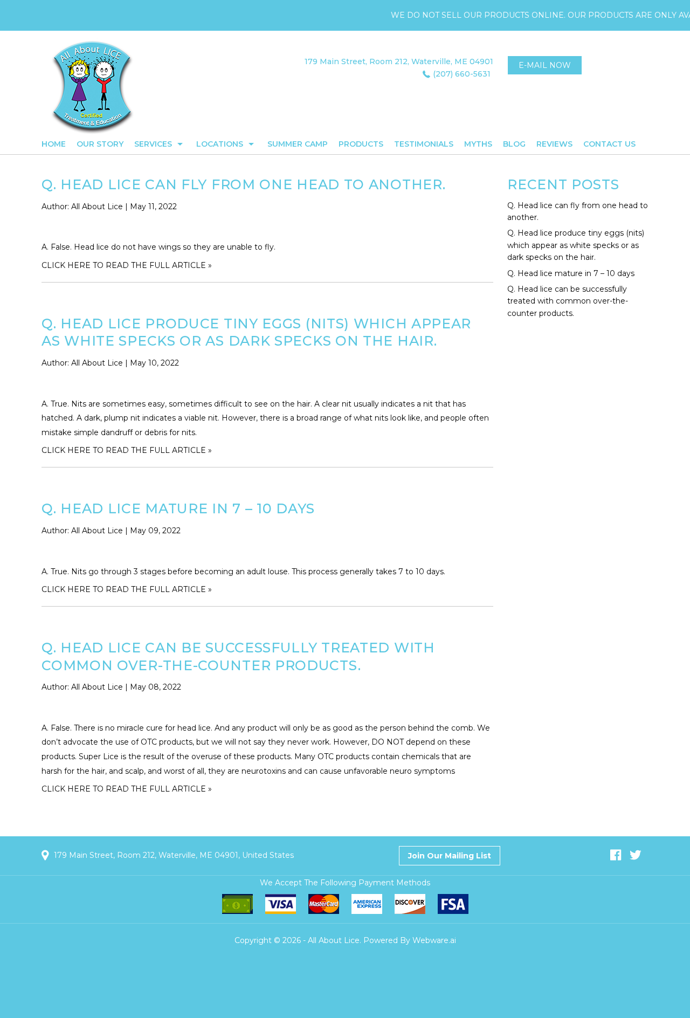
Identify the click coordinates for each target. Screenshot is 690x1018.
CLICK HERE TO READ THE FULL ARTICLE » (127, 265)
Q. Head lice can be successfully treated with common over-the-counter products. (567, 301)
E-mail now (545, 65)
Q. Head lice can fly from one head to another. (243, 184)
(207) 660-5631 (462, 74)
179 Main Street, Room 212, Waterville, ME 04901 (399, 61)
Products (361, 144)
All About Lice (334, 940)
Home (54, 144)
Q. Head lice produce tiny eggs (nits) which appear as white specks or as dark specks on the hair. (256, 332)
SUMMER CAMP (297, 144)
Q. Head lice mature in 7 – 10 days (178, 508)
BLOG (514, 144)
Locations (219, 144)
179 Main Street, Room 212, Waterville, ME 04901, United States (174, 855)
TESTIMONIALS (423, 144)
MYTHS (478, 144)
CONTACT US (609, 144)
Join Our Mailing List (449, 856)
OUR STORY (100, 144)
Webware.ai (434, 940)
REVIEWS (554, 144)
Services (153, 144)
